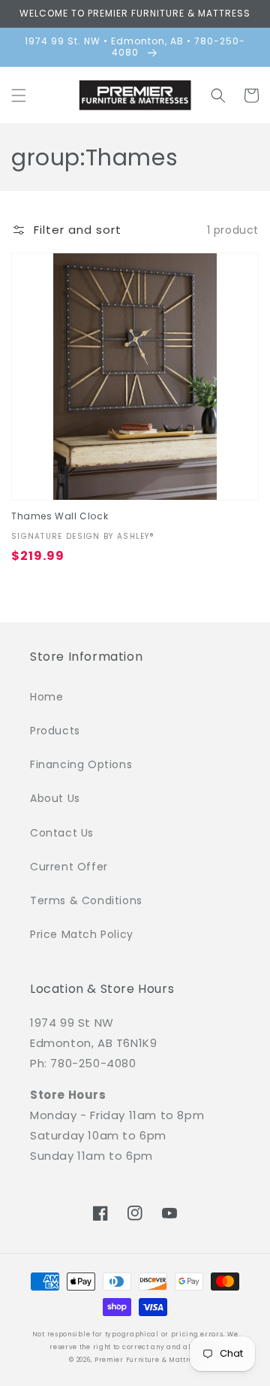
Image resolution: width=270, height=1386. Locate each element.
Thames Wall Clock (59, 516)
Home (46, 696)
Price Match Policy (82, 934)
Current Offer (69, 866)
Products (55, 730)
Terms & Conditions (86, 900)
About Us (55, 798)
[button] (18, 95)
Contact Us (62, 832)
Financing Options (81, 764)
